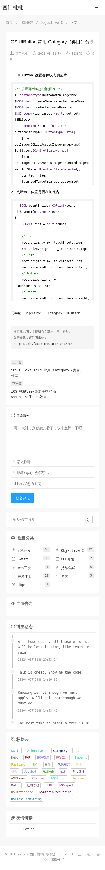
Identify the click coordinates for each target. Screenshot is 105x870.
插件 (35, 764)
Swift (19, 559)
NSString (58, 778)
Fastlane (18, 764)
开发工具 (21, 577)
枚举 (48, 764)
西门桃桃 (13, 8)
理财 (18, 585)
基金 (14, 771)
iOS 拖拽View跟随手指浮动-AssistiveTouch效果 (34, 394)
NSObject (66, 785)
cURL (49, 785)
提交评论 (23, 498)
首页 (9, 22)
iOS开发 (26, 22)
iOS (76, 751)
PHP (27, 757)
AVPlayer (18, 778)
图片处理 (78, 771)
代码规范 (64, 764)
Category (55, 313)
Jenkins (78, 778)
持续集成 (65, 568)
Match (15, 785)
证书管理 (33, 785)
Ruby (14, 757)
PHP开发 (64, 559)
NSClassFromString (26, 799)
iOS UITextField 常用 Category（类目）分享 (47, 373)
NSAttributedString (55, 792)
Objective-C (52, 22)
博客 (61, 577)
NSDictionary (22, 792)
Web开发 (21, 568)
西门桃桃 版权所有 (46, 854)
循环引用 (43, 757)
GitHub (48, 771)
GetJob (28, 829)
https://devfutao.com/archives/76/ (43, 344)
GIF (63, 771)
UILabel (30, 771)
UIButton (73, 313)
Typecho (81, 757)
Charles (38, 778)
